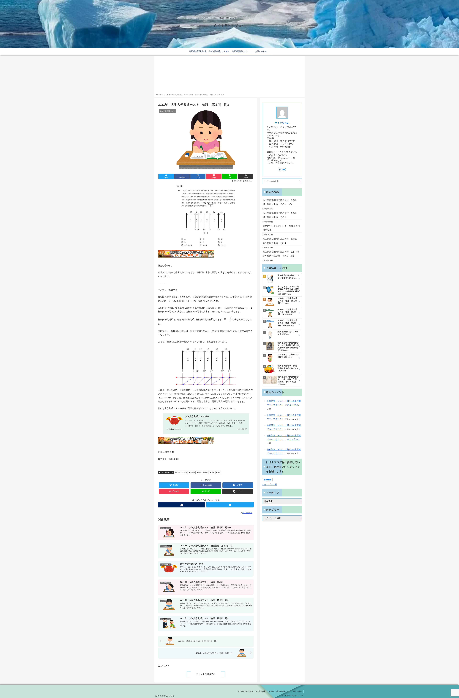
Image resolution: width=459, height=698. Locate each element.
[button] (300, 181)
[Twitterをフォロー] (230, 504)
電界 (219, 472)
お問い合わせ (297, 691)
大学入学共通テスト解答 (264, 691)
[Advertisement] (229, 75)
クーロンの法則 (182, 472)
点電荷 (192, 472)
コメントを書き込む (206, 674)
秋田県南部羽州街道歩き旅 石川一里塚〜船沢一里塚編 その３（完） (281, 254)
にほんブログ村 (269, 484)
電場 (212, 472)
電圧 (206, 472)
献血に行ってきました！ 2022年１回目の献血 (281, 228)
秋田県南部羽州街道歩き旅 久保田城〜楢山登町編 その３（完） (280, 202)
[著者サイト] (181, 504)
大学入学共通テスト (166, 472)
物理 (199, 472)
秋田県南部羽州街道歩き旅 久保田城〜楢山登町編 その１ (280, 241)
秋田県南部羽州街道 (245, 691)
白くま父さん (282, 123)
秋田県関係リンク (283, 691)
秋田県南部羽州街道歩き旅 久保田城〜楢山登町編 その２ (280, 215)
